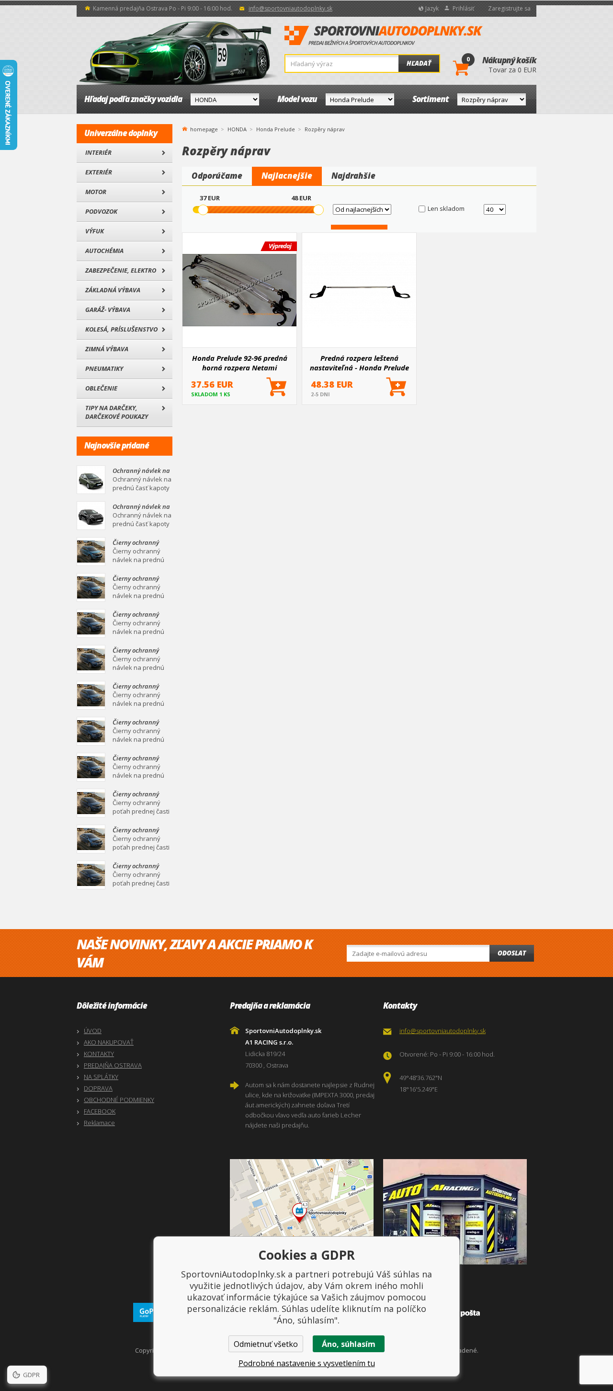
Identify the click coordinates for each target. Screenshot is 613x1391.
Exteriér (98, 172)
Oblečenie (101, 388)
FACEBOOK (99, 1111)
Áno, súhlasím (348, 1344)
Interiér (98, 152)
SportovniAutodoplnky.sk (383, 36)
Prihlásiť (463, 8)
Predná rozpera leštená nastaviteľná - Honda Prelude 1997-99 (359, 362)
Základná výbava (112, 290)
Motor (95, 191)
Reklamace (99, 1122)
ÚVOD (93, 1030)
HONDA (237, 129)
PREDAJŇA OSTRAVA (113, 1065)
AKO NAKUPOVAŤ (109, 1042)
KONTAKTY (99, 1053)
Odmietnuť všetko (266, 1344)
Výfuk (94, 231)
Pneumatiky (104, 368)
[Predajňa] (457, 1212)
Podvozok (101, 211)
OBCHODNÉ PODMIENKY (119, 1099)
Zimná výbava (106, 349)
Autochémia (104, 250)
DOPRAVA (98, 1088)
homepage (204, 128)
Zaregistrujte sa (509, 8)
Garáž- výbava (107, 309)
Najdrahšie (353, 175)
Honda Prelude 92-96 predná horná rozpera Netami (239, 362)
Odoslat (512, 953)
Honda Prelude (275, 129)
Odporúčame (217, 175)
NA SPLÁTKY (101, 1076)
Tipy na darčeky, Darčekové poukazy (116, 412)
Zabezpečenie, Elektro (120, 270)
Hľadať (419, 63)
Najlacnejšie (286, 175)
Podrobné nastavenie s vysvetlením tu (306, 1363)
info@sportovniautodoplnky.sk (290, 8)
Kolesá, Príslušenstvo (121, 329)
